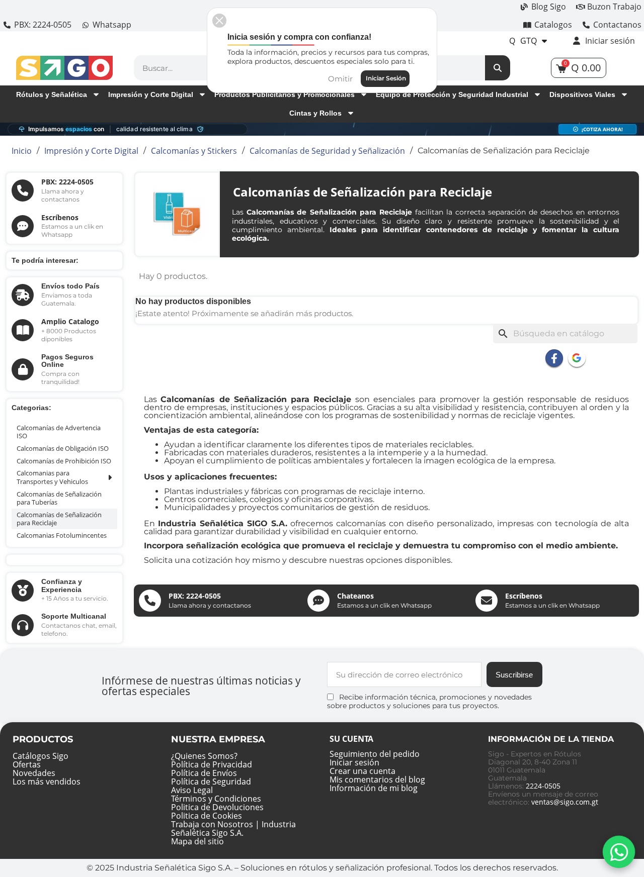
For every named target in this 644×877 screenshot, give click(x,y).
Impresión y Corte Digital (150, 94)
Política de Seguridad (211, 781)
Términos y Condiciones (216, 798)
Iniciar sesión (354, 762)
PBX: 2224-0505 (67, 181)
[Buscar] (497, 67)
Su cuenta (351, 738)
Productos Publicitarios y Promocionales (284, 94)
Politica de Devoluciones (217, 807)
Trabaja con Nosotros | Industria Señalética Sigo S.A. (233, 828)
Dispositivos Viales (582, 94)
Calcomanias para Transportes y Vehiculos (52, 477)
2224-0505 (543, 786)
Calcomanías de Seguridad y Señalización (327, 151)
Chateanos (355, 596)
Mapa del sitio (197, 841)
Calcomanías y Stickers (194, 151)
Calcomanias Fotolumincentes (62, 535)
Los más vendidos (46, 781)
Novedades (34, 772)
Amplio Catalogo (70, 321)
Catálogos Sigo (40, 755)
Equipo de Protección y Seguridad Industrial (452, 94)
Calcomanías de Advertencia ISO (59, 432)
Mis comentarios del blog (377, 779)
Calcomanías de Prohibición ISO (64, 460)
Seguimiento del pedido (375, 753)
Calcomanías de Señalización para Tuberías (59, 498)
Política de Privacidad (211, 764)
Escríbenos (59, 217)
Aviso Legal (192, 790)
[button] (219, 21)
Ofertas (27, 764)
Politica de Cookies (206, 815)
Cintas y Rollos (315, 113)
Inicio (22, 151)
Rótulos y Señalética (51, 94)
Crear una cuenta (362, 770)
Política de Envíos (204, 772)
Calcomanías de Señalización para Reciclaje (59, 519)
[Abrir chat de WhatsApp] (619, 852)
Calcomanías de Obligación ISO (63, 448)
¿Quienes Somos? (204, 755)
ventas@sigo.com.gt (564, 802)
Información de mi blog (374, 788)
